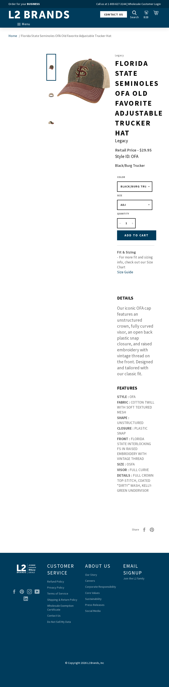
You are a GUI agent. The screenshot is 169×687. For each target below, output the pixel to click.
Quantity (123, 213)
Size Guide (125, 272)
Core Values (92, 593)
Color (121, 177)
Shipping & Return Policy (62, 600)
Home (12, 36)
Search (135, 14)
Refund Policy (55, 581)
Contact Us (54, 615)
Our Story (91, 575)
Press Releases (94, 605)
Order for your (24, 4)
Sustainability (93, 599)
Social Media (93, 611)
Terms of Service (57, 593)
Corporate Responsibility (100, 587)
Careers (90, 581)
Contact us (113, 14)
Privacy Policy (55, 587)
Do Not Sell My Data (59, 622)
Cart (157, 14)
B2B (147, 14)
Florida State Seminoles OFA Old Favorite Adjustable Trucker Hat (66, 36)
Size (119, 195)
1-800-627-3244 (117, 4)
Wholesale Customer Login (144, 4)
